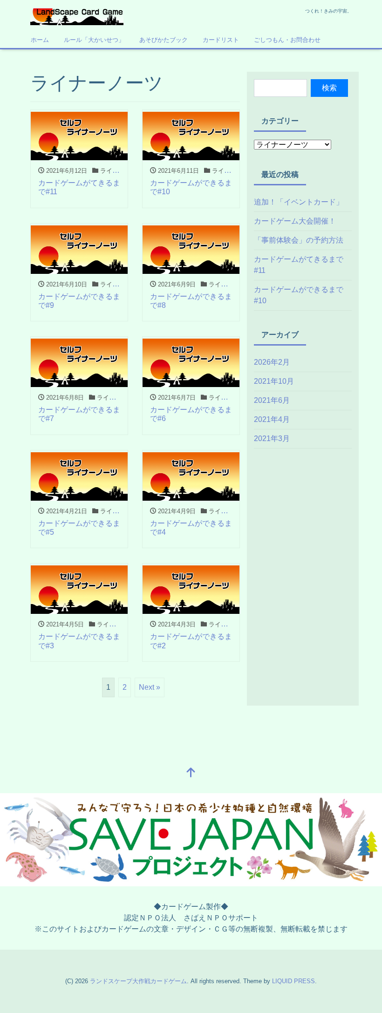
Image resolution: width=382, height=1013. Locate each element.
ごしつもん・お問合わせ (287, 39)
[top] (191, 773)
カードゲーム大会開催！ (295, 221)
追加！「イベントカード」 (298, 202)
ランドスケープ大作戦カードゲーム (138, 981)
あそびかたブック (163, 39)
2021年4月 (272, 419)
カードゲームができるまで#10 (298, 295)
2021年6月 (272, 400)
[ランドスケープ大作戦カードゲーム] (76, 15)
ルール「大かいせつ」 (94, 39)
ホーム (40, 39)
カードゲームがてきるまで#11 (298, 264)
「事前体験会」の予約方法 (298, 240)
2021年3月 (272, 438)
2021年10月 (274, 381)
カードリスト (221, 39)
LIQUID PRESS (293, 981)
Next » (149, 687)
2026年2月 (272, 362)
